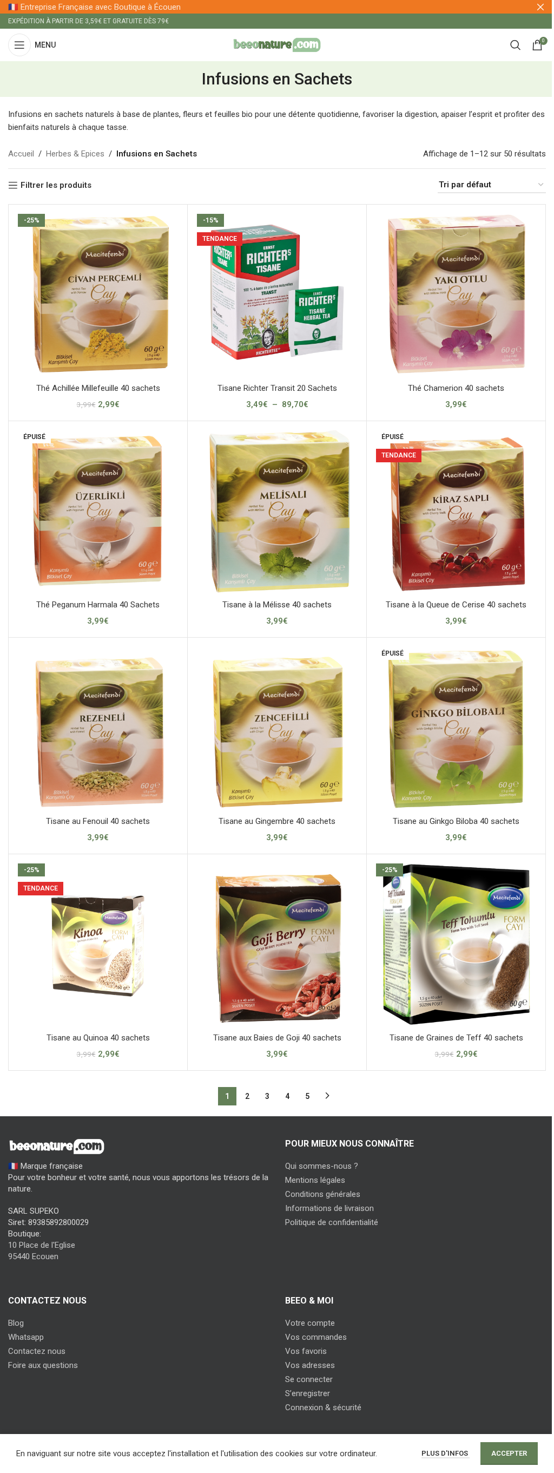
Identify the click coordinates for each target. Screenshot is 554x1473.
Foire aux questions (43, 1365)
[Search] (515, 45)
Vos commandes (316, 1337)
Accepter (509, 1453)
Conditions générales (322, 1194)
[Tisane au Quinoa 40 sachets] (98, 943)
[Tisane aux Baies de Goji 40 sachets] (277, 943)
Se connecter (309, 1379)
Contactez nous (36, 1351)
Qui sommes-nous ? (321, 1166)
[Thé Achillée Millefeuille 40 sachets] (98, 294)
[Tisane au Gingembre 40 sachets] (277, 727)
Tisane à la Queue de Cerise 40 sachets (456, 605)
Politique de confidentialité (331, 1222)
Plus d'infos (445, 1453)
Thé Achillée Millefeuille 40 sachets (98, 388)
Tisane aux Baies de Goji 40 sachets (277, 1038)
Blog (16, 1323)
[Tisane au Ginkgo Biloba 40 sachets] (456, 727)
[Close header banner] (540, 7)
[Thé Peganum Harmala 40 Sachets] (98, 510)
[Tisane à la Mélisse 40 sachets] (277, 510)
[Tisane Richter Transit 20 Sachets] (277, 294)
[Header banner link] (277, 7)
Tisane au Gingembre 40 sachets (277, 821)
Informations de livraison (329, 1208)
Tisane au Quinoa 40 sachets (98, 1038)
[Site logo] (277, 44)
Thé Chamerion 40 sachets (456, 388)
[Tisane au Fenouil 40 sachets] (98, 727)
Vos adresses (310, 1365)
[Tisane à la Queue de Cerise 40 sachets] (456, 510)
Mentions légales (315, 1180)
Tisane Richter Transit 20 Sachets (277, 388)
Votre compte (310, 1323)
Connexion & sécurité (323, 1407)
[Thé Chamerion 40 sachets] (456, 294)
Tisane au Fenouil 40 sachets (98, 821)
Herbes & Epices (75, 154)
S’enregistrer (307, 1393)
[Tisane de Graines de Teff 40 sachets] (456, 943)
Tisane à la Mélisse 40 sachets (277, 605)
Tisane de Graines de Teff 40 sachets (456, 1038)
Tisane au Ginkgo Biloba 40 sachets (456, 821)
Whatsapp (26, 1337)
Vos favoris (306, 1351)
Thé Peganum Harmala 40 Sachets (98, 605)
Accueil (21, 154)
